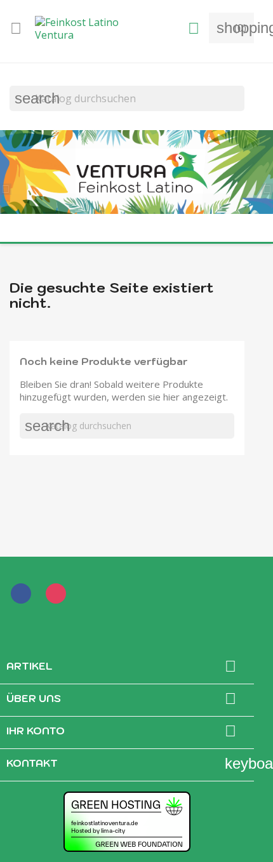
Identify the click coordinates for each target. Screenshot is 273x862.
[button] (9, 187)
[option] (136, 173)
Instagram (58, 596)
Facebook (23, 596)
